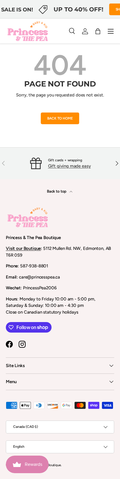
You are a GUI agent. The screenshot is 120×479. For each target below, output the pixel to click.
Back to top (57, 191)
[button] (97, 31)
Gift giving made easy (69, 166)
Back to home (60, 118)
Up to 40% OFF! (78, 9)
